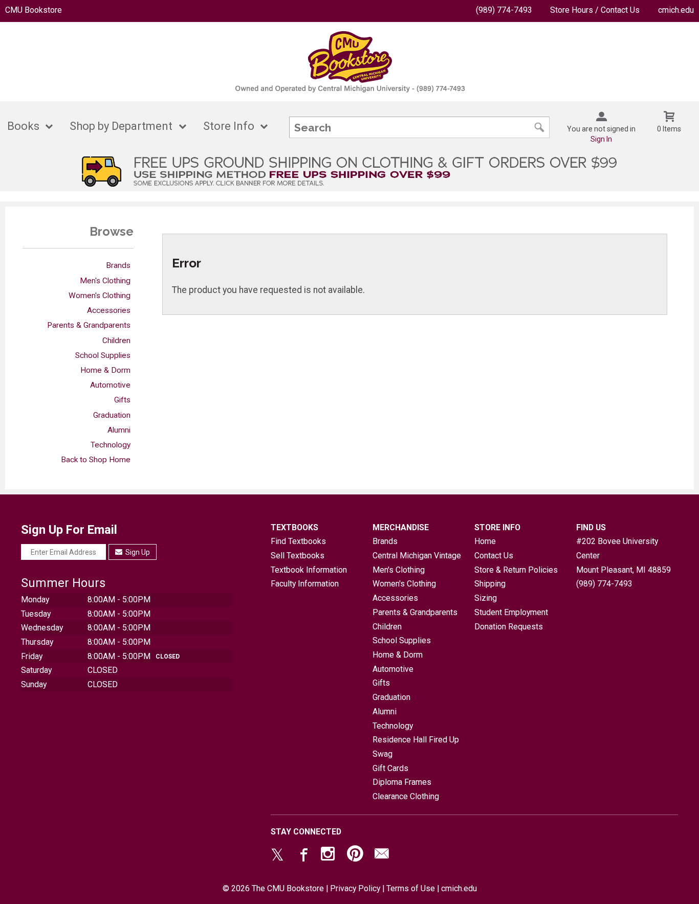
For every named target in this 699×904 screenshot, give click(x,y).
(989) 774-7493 (504, 10)
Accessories (108, 310)
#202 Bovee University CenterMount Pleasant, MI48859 (623, 555)
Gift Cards (390, 768)
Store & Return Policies (516, 570)
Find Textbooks (298, 541)
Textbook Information (309, 570)
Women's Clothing (99, 295)
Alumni (118, 430)
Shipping (490, 584)
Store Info (228, 126)
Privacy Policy (355, 888)
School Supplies (102, 355)
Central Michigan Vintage (417, 555)
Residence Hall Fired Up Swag (416, 747)
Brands (118, 265)
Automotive (110, 385)
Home (485, 541)
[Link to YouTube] (355, 856)
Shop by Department (121, 126)
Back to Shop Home (95, 459)
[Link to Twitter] (277, 856)
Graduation (111, 415)
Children (116, 340)
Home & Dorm (105, 370)
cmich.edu (676, 10)
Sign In (601, 139)
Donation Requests (508, 626)
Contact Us (493, 555)
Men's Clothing (105, 280)
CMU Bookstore (33, 10)
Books (23, 126)
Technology (110, 444)
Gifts (122, 399)
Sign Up (137, 552)
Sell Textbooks (297, 555)
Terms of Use (410, 888)
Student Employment (511, 612)
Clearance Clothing (406, 796)
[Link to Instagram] (329, 856)
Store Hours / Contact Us (595, 10)
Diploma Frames (402, 782)
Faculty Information (305, 584)
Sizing (485, 598)
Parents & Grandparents (88, 325)
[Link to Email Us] (382, 856)
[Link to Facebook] (302, 856)
